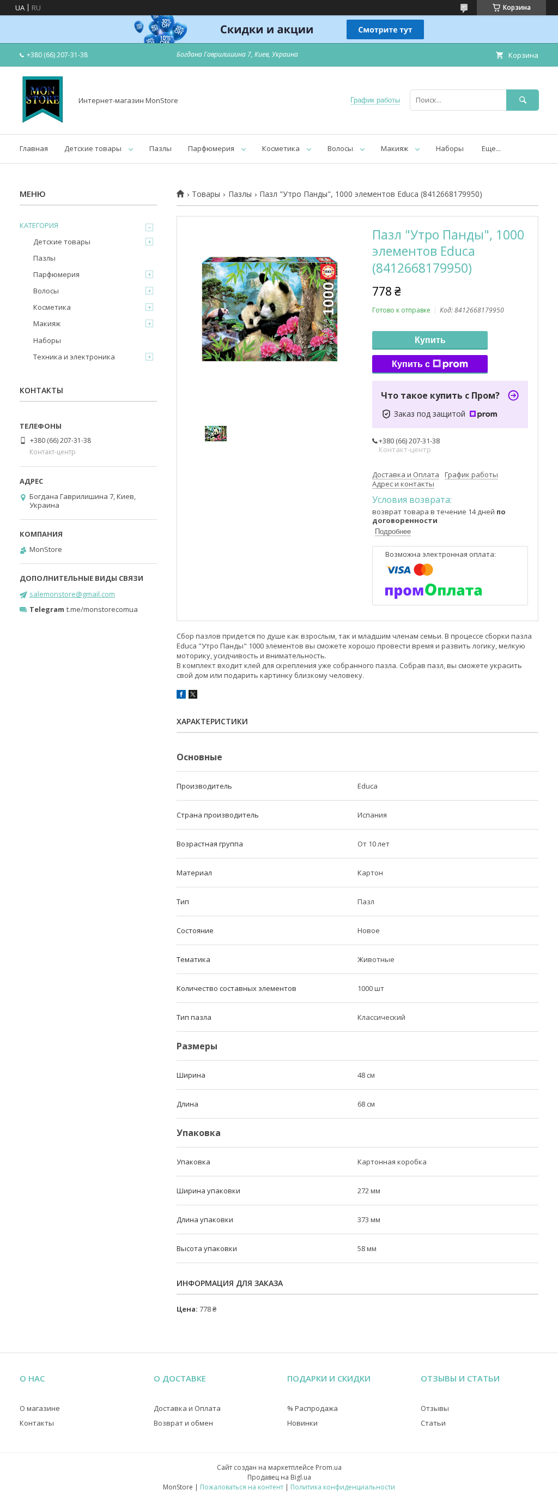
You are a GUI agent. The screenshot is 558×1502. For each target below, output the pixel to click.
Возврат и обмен (183, 1423)
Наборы (450, 148)
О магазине (40, 1408)
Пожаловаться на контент (241, 1487)
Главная (34, 148)
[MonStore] (43, 120)
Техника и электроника (74, 357)
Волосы (340, 148)
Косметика (281, 148)
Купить (430, 340)
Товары (206, 194)
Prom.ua (329, 1467)
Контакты (37, 1423)
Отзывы (435, 1408)
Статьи (433, 1423)
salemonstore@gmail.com (72, 594)
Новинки (302, 1423)
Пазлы (160, 148)
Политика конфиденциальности (342, 1487)
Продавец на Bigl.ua (279, 1477)
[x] (193, 696)
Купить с (411, 364)
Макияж (394, 148)
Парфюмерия (211, 148)
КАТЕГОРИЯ (39, 225)
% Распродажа (312, 1408)
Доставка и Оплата (187, 1408)
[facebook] (181, 696)
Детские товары (93, 148)
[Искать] (522, 100)
